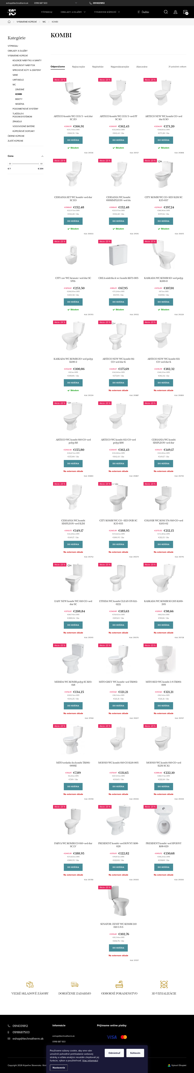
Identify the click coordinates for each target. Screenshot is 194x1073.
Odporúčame (58, 66)
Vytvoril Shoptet (178, 1065)
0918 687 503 (40, 3)
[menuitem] (47, 12)
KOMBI (18, 94)
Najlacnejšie (78, 66)
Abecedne (141, 66)
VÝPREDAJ (13, 45)
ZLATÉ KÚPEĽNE (15, 140)
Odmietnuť (114, 1053)
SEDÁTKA (19, 103)
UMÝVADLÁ (18, 79)
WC (14, 84)
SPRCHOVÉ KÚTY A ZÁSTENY (27, 70)
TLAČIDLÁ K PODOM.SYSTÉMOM (22, 115)
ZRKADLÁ (17, 121)
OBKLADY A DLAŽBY (18, 50)
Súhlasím (135, 1053)
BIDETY (18, 99)
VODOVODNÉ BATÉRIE (24, 126)
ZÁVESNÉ (19, 89)
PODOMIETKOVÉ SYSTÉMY (25, 108)
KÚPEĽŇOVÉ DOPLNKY (24, 131)
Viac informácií (90, 1060)
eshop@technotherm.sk (17, 3)
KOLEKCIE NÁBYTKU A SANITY (27, 60)
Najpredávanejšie (120, 66)
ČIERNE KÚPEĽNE (16, 135)
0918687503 (21, 1032)
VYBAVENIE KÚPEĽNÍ (18, 55)
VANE (15, 74)
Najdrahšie (98, 66)
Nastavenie (59, 1067)
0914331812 (20, 1026)
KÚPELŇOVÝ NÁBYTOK (24, 65)
